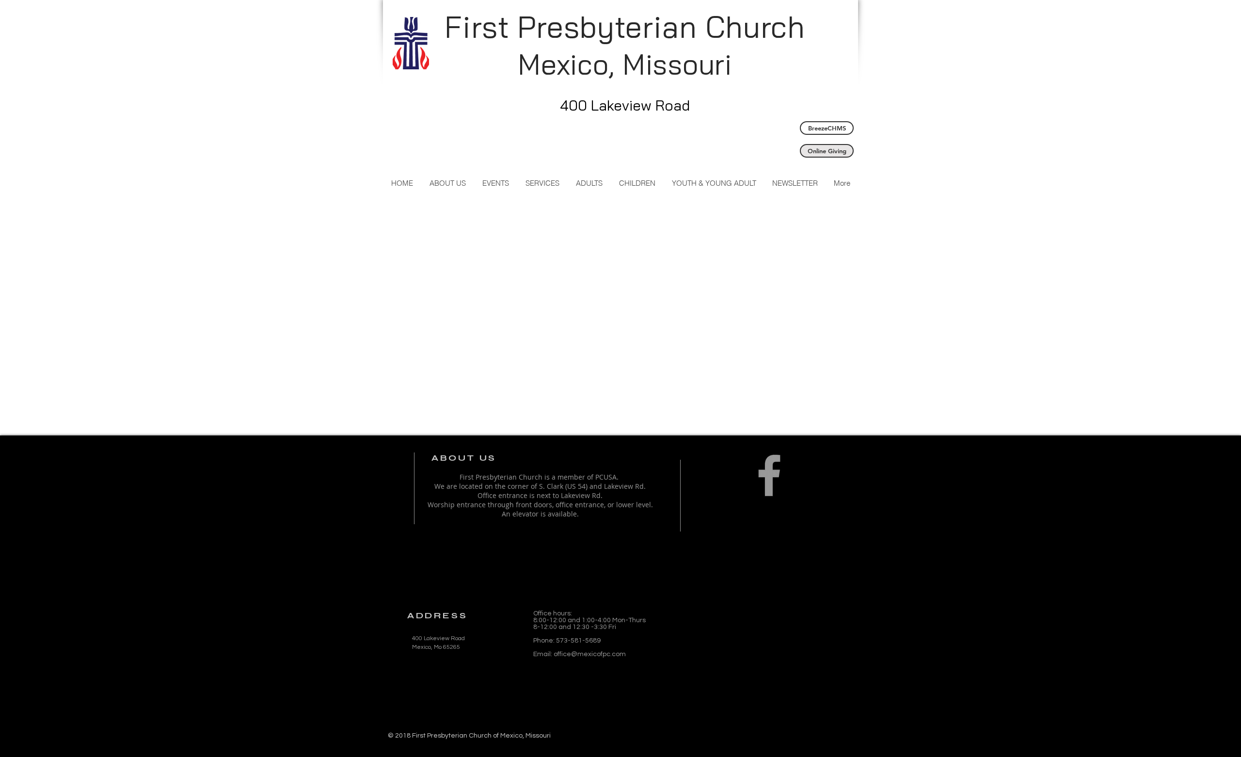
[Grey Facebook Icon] (769, 475)
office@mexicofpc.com (590, 654)
